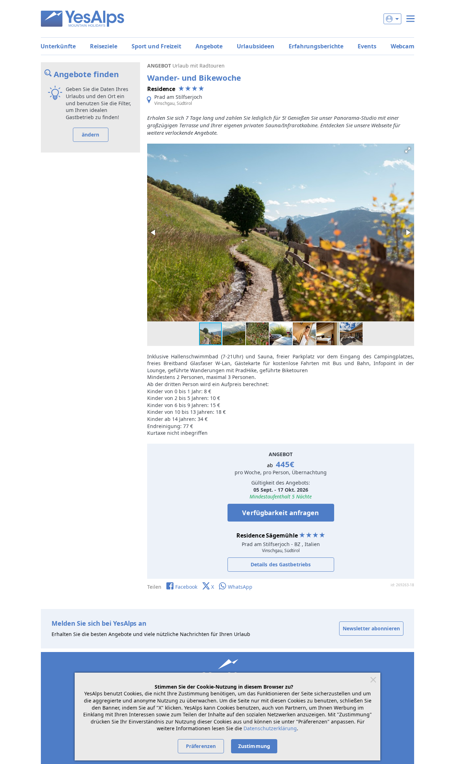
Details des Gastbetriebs (281, 564)
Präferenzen (201, 746)
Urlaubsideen (255, 46)
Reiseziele (103, 46)
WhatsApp (240, 586)
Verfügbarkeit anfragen (280, 512)
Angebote (209, 46)
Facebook (186, 586)
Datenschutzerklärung (270, 728)
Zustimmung (254, 746)
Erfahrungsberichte (316, 46)
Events (367, 46)
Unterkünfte (58, 46)
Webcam (402, 46)
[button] (407, 150)
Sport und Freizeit (156, 46)
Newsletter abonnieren (371, 628)
